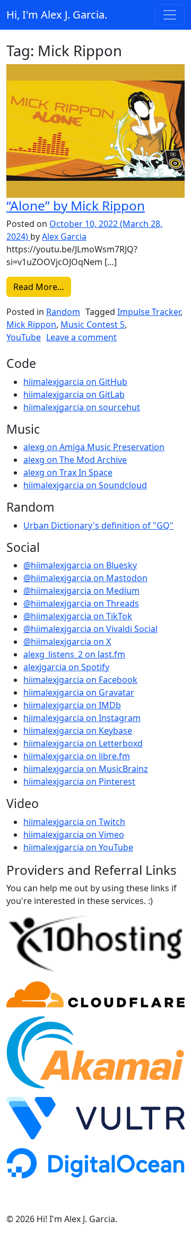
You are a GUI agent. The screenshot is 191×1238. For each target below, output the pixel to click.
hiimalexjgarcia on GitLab (74, 394)
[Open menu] (170, 14)
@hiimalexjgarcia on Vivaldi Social (90, 629)
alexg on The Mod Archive (75, 460)
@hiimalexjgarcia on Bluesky (80, 565)
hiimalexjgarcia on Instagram (82, 718)
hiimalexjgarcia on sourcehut (81, 407)
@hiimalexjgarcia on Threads (81, 603)
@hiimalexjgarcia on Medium (81, 590)
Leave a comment (81, 337)
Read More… (42, 286)
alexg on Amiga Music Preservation (93, 447)
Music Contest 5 (92, 324)
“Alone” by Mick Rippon (75, 205)
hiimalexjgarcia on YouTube (78, 847)
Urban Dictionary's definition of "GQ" (98, 525)
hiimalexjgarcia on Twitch (74, 822)
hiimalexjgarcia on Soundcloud (85, 485)
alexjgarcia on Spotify (66, 667)
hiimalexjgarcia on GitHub (75, 382)
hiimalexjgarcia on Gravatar (78, 692)
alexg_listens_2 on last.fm (74, 654)
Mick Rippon (31, 324)
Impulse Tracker (148, 312)
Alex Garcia (64, 236)
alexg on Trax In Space (67, 472)
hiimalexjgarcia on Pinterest (79, 781)
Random (63, 312)
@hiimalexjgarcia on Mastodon (85, 578)
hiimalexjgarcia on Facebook (80, 680)
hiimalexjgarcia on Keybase (77, 730)
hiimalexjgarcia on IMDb (72, 705)
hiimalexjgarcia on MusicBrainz (85, 769)
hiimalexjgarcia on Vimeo (73, 834)
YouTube (23, 337)
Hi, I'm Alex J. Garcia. (56, 14)
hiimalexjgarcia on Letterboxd (83, 743)
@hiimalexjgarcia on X (67, 641)
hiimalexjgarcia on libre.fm (76, 756)
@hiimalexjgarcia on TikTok (77, 616)
